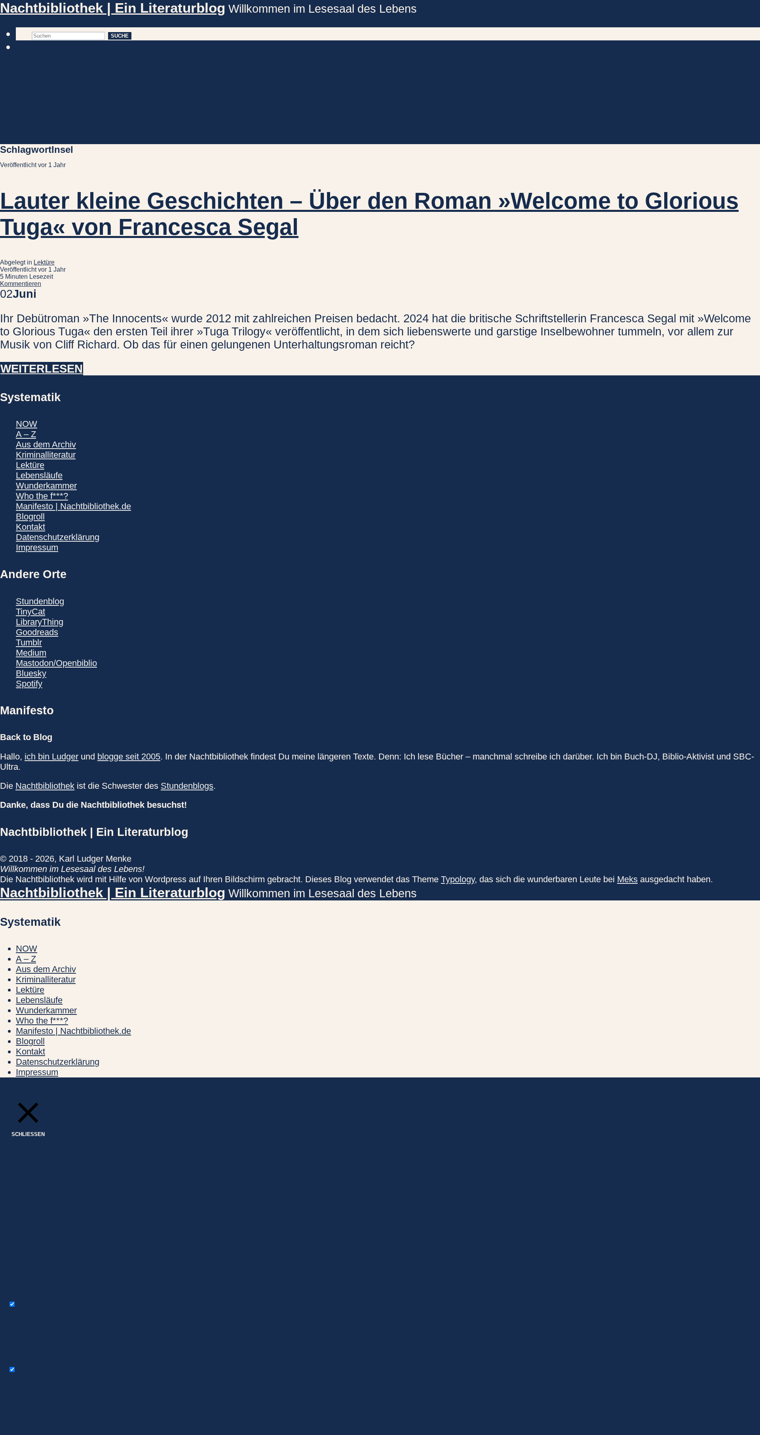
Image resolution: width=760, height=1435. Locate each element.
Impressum (37, 547)
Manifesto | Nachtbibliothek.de (73, 506)
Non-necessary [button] (47, 1355)
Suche (120, 36)
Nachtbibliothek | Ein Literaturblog (112, 7)
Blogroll (30, 516)
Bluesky (31, 673)
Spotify (29, 684)
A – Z (26, 434)
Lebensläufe (39, 475)
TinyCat (30, 612)
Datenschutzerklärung (57, 537)
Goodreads (37, 632)
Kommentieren (20, 283)
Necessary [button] (35, 1289)
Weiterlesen (41, 368)
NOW (26, 424)
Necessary (46, 1302)
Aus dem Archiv (46, 444)
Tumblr (29, 642)
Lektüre (44, 262)
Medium (31, 653)
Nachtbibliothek (44, 786)
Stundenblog (40, 601)
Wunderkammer (46, 486)
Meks (627, 879)
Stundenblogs (187, 786)
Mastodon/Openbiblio (56, 663)
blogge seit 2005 (128, 756)
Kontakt (30, 527)
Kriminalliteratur (46, 455)
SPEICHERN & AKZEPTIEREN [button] (87, 1420)
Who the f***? (42, 496)
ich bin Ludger (51, 756)
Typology (458, 879)
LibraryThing (39, 622)
